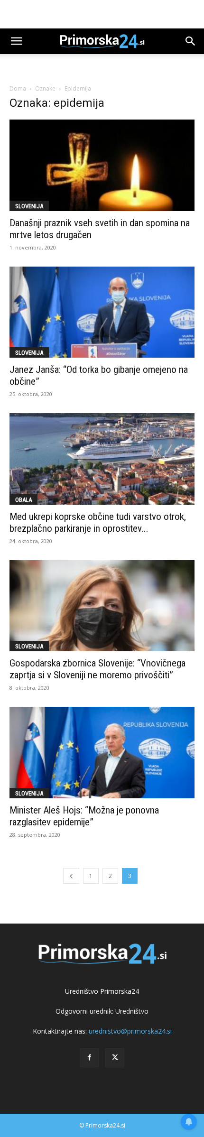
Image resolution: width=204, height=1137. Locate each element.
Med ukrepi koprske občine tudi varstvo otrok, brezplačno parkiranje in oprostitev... (97, 522)
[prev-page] (71, 876)
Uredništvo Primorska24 (102, 991)
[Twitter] (114, 1057)
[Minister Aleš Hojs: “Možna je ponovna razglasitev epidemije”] (102, 752)
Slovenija (29, 206)
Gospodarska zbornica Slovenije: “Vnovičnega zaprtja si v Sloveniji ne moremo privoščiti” (97, 669)
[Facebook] (89, 1057)
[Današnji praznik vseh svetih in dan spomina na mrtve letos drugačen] (102, 165)
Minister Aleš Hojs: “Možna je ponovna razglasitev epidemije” (84, 816)
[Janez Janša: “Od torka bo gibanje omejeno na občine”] (102, 312)
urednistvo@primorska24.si (130, 1030)
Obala (23, 499)
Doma (17, 88)
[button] (16, 41)
